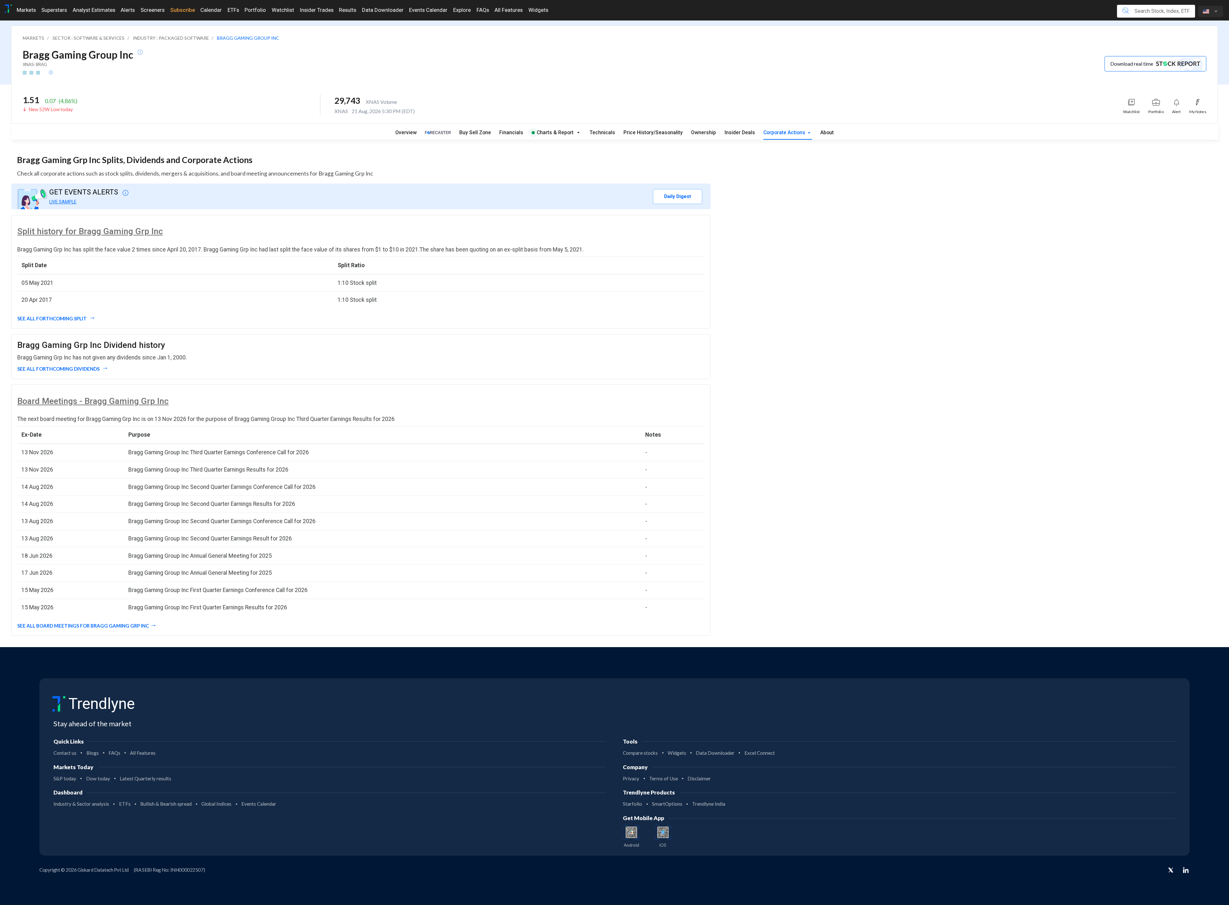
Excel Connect (759, 753)
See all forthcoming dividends (58, 369)
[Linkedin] (1186, 870)
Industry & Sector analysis (81, 804)
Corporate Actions (785, 132)
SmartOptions (667, 804)
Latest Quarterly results (145, 778)
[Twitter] (1170, 871)
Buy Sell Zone (475, 132)
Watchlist (283, 10)
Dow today (98, 778)
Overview (406, 132)
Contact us (64, 753)
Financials (511, 132)
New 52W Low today (50, 109)
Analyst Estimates (94, 10)
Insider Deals (740, 132)
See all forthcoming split (52, 318)
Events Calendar (428, 10)
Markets (26, 10)
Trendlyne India (708, 804)
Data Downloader (383, 10)
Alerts (128, 10)
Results (347, 10)
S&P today (64, 778)
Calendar (211, 10)
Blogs (92, 753)
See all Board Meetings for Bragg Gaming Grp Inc (83, 626)
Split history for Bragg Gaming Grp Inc (90, 231)
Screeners (153, 10)
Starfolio (632, 804)
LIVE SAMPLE (62, 201)
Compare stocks (640, 753)
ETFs (233, 10)
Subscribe (182, 10)
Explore (462, 10)
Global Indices (216, 804)
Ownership (703, 132)
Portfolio (255, 10)
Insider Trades (316, 10)
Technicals (602, 132)
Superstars (54, 10)
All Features (508, 10)
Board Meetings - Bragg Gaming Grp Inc (93, 401)
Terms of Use (663, 778)
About (827, 132)
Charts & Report (555, 132)
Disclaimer (699, 778)
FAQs (483, 10)
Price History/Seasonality (653, 132)
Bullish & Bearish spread (166, 804)
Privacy (631, 778)
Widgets (538, 10)
